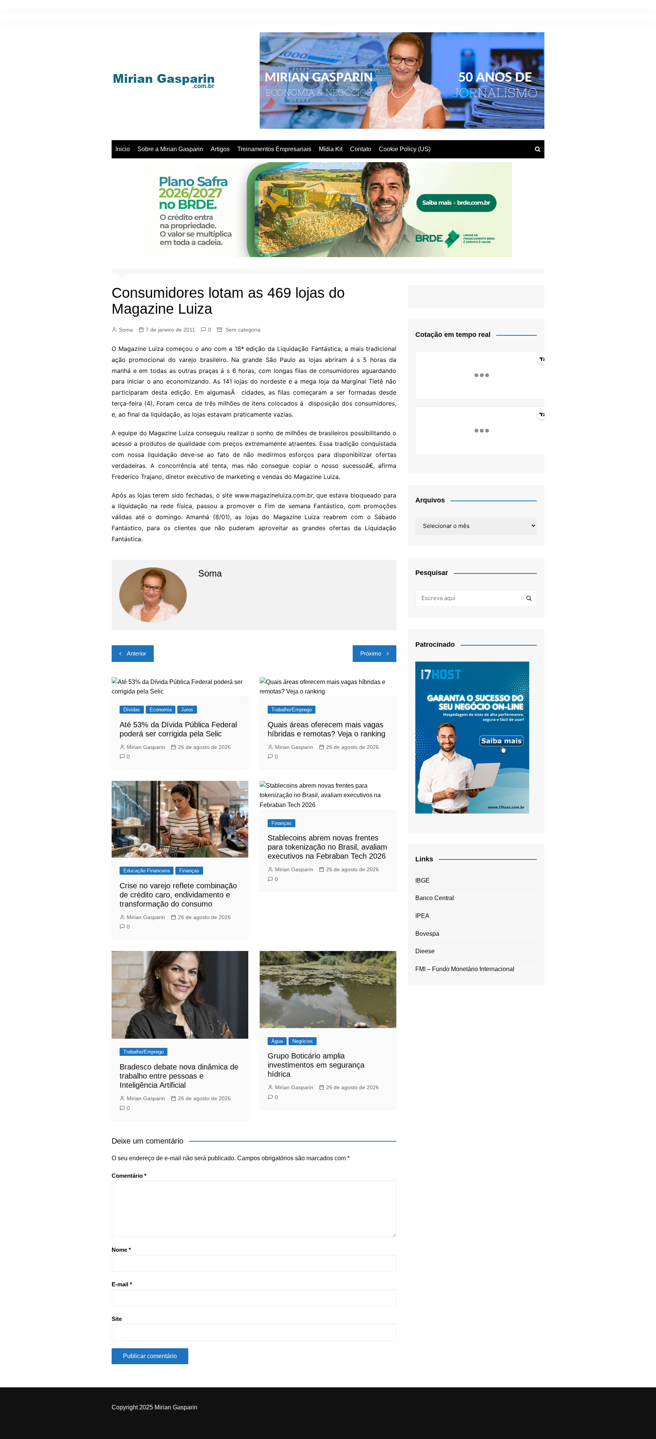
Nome (121, 1249)
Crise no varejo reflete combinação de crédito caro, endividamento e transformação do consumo (178, 894)
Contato (360, 149)
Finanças (189, 871)
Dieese (425, 951)
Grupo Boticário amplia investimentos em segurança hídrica (316, 1065)
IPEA (422, 916)
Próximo (370, 653)
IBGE (422, 880)
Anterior (136, 653)
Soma (126, 330)
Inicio (122, 149)
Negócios (302, 1041)
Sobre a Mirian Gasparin (170, 149)
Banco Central (434, 898)
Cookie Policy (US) (404, 149)
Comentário (129, 1175)
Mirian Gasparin (146, 747)
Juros (187, 709)
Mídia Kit (330, 149)
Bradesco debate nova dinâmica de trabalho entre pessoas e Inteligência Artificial (179, 1076)
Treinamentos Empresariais (274, 149)
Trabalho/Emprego (291, 709)
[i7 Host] (472, 737)
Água (277, 1041)
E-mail (122, 1284)
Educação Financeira (146, 871)
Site (117, 1319)
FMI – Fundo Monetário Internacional (464, 969)
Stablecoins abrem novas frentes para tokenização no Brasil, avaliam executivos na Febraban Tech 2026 (327, 847)
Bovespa (427, 933)
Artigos (220, 149)
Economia (161, 709)
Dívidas (131, 709)
